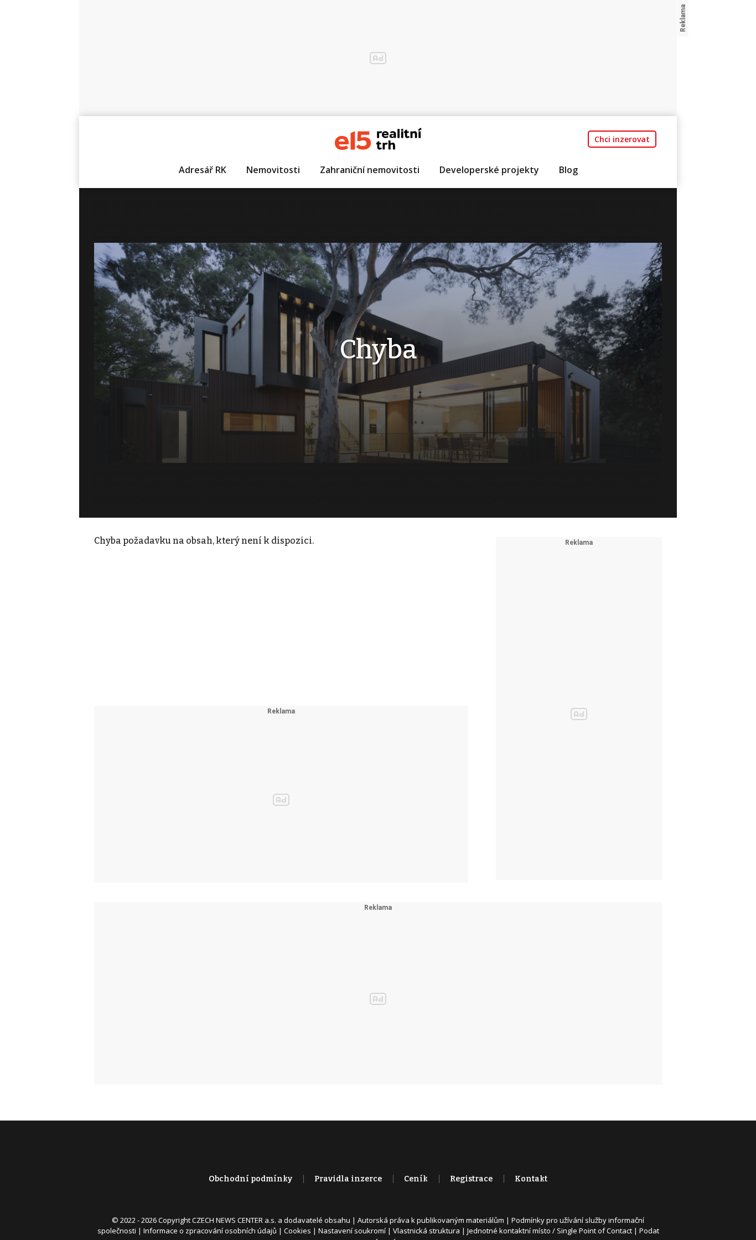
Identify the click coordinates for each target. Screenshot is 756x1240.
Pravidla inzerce (348, 1179)
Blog (568, 170)
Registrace (471, 1179)
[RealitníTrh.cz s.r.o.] (378, 138)
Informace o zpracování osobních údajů (210, 1231)
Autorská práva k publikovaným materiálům (431, 1220)
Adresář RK (202, 170)
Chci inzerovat (622, 139)
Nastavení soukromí (352, 1231)
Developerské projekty (489, 170)
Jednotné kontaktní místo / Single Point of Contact (549, 1231)
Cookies (297, 1231)
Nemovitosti (273, 170)
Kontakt (531, 1179)
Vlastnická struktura (426, 1231)
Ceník (416, 1179)
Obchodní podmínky (250, 1179)
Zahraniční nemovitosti (370, 170)
